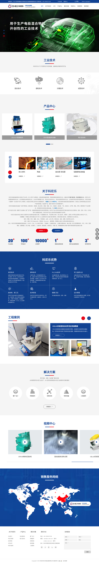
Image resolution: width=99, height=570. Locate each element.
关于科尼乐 (48, 6)
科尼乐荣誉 (10, 538)
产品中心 (59, 6)
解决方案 (66, 6)
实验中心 (73, 6)
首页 (42, 6)
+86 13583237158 (46, 1)
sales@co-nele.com (48, 538)
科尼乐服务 (10, 545)
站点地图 (65, 560)
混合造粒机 (22, 536)
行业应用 (60, 1)
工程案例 (32, 545)
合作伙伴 (10, 543)
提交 (88, 551)
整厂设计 (32, 536)
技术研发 (10, 541)
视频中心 (66, 1)
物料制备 (32, 543)
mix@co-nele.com (48, 541)
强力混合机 (22, 538)
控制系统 (32, 541)
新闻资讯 (79, 6)
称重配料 (32, 538)
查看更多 (41, 230)
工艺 (54, 6)
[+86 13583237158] (97, 234)
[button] (4, 30)
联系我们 (86, 6)
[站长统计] (60, 560)
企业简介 (10, 536)
